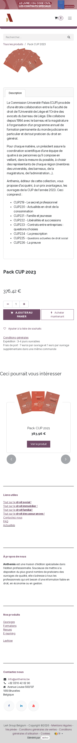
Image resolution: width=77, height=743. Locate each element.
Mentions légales (61, 725)
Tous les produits (13, 44)
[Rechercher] (69, 37)
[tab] (15, 93)
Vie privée (11, 729)
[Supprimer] (7, 304)
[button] (21, 314)
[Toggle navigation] (70, 18)
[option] (38, 417)
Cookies (45, 733)
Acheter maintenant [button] (57, 314)
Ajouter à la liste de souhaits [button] (24, 328)
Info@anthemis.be (19, 679)
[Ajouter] (24, 304)
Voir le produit (39, 444)
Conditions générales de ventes (37, 729)
